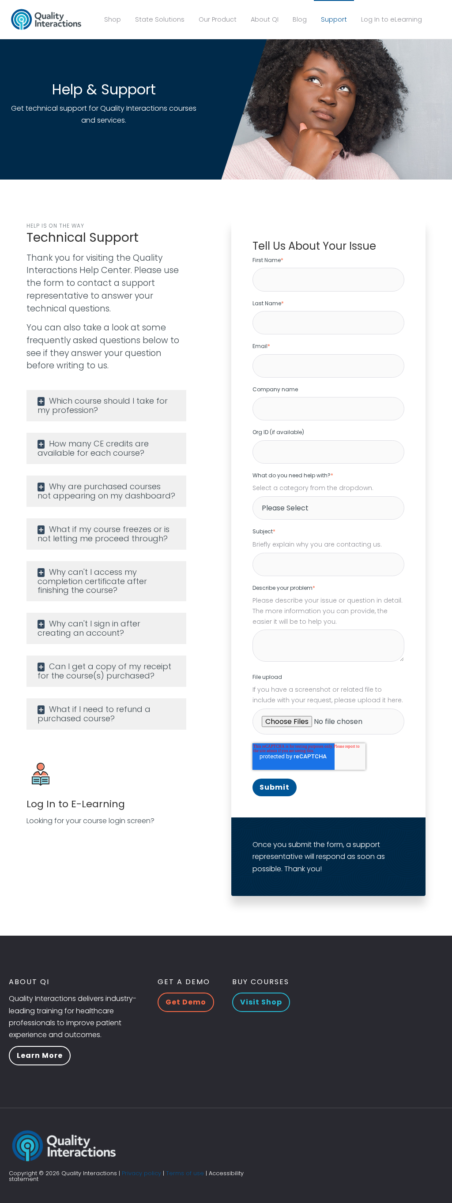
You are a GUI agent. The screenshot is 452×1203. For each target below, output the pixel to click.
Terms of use (185, 1173)
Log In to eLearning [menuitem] (391, 19)
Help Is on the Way (55, 225)
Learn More (40, 1055)
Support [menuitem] (334, 19)
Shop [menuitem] (112, 19)
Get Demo (186, 1002)
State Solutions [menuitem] (160, 19)
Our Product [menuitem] (218, 19)
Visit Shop (261, 1002)
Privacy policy (141, 1173)
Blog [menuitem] (300, 19)
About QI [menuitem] (265, 19)
